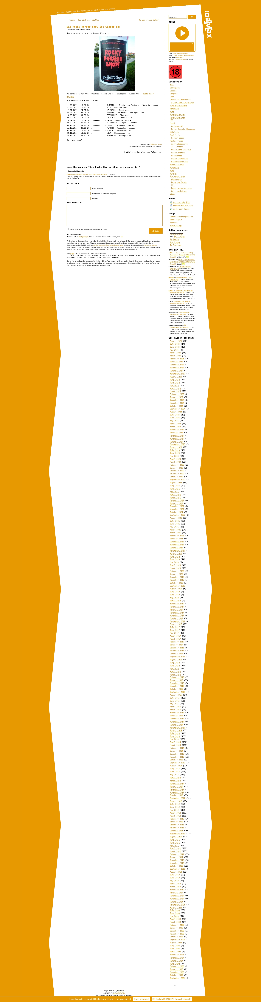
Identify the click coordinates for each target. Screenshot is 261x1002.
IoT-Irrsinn (177, 147)
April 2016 (175, 671)
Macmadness (176, 156)
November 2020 (177, 545)
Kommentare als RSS (182, 206)
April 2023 (175, 459)
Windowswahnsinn (179, 162)
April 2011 (175, 848)
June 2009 (175, 913)
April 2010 (175, 884)
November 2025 (177, 368)
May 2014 (174, 739)
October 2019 (176, 583)
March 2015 (175, 710)
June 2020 (175, 559)
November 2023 (177, 438)
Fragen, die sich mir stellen (84, 20)
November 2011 (177, 828)
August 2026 (176, 341)
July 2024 (175, 415)
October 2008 (176, 937)
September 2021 (177, 515)
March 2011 (175, 851)
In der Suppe (176, 233)
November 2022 (177, 474)
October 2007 (176, 960)
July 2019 (175, 592)
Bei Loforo (179, 236)
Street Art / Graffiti (182, 103)
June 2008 (175, 949)
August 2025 (176, 376)
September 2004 (177, 978)
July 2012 (175, 804)
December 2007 (177, 957)
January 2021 (176, 539)
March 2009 (175, 922)
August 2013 (176, 766)
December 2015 (177, 683)
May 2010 (174, 881)
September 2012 (177, 798)
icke (172, 111)
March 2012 (175, 816)
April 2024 (175, 424)
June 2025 (175, 382)
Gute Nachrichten (178, 106)
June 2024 (175, 418)
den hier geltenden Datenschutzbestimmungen (108, 245)
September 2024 (177, 409)
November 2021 (177, 509)
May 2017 (174, 633)
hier (122, 237)
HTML (72, 253)
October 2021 (176, 512)
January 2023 (176, 468)
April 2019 (175, 601)
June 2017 (175, 630)
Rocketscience (177, 165)
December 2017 (177, 612)
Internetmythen (177, 114)
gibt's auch (179, 57)
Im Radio (174, 239)
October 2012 (176, 795)
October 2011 (176, 831)
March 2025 (175, 391)
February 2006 (177, 966)
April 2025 (175, 388)
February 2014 (177, 748)
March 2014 (175, 745)
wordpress (120, 992)
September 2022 (177, 480)
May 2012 (174, 810)
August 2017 (176, 624)
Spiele (173, 173)
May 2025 (174, 385)
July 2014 (175, 733)
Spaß (172, 170)
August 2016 (176, 660)
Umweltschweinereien (181, 188)
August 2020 (176, 553)
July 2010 (175, 875)
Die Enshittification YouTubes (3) (179, 326)
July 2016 (175, 663)
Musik (160, 144)
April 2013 (175, 778)
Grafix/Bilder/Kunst (180, 100)
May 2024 (174, 421)
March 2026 (175, 356)
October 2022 (176, 477)
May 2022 (174, 491)
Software (174, 167)
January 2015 (176, 716)
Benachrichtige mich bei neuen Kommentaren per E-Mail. (88, 229)
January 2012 (176, 822)
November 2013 (177, 757)
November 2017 (177, 615)
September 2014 (177, 727)
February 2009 (177, 925)
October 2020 (176, 548)
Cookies (98, 999)
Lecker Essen (177, 138)
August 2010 (176, 872)
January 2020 (176, 574)
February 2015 (177, 713)
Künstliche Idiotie (181, 150)
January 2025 (176, 397)
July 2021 (175, 521)
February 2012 (177, 819)
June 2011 (175, 842)
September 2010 (177, 869)
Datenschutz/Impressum (181, 217)
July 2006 (175, 963)
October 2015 (176, 689)
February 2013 (177, 783)
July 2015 (175, 698)
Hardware (174, 109)
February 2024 (177, 430)
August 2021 (176, 518)
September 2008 (177, 940)
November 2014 (177, 721)
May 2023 (174, 456)
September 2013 (177, 763)
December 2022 (177, 471)
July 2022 (175, 486)
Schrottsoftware (179, 159)
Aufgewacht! (177, 126)
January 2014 (176, 751)
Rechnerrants (176, 141)
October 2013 (176, 760)
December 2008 (177, 931)
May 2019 (174, 598)
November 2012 (177, 792)
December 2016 (177, 648)
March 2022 (175, 497)
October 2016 (176, 654)
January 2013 (176, 786)
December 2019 (177, 577)
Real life (175, 135)
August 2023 (176, 447)
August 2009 (176, 907)
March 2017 (175, 639)
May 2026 (174, 350)
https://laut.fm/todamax (180, 53)
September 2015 (177, 692)
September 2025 (177, 373)
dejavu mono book (119, 993)
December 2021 (177, 506)
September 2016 (177, 657)
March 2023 (175, 462)
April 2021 (175, 530)
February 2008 (177, 955)
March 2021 (175, 533)
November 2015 (177, 686)
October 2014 (176, 724)
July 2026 (175, 344)
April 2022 (175, 494)
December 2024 (177, 400)
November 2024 (177, 403)
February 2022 (177, 500)
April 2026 (175, 353)
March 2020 (175, 568)
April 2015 (175, 707)
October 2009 (176, 901)
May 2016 (174, 668)
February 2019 (177, 604)
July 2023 (175, 450)
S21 (173, 185)
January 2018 (176, 609)
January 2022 (176, 503)
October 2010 (176, 866)
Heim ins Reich (179, 182)
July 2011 (175, 839)
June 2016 (175, 666)
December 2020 (177, 542)
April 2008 (175, 952)
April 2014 (175, 742)
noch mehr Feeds (180, 209)
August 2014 (176, 730)
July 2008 (175, 946)
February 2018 (177, 606)
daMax (171, 253)
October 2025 (176, 370)
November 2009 (177, 898)
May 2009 (174, 916)
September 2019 (177, 586)
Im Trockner (176, 245)
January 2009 (176, 928)
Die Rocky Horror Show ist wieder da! (93, 26)
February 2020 (177, 571)
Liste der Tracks (180, 59)
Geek (172, 97)
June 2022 (175, 488)
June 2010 (175, 878)
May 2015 (174, 704)
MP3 (171, 120)
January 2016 (176, 680)
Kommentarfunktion (150, 245)
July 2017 (175, 627)
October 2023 (176, 441)
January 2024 (176, 433)
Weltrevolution (179, 191)
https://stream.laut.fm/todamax (184, 55)
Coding (173, 91)
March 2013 (175, 780)
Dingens (174, 94)
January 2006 (176, 969)
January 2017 (176, 645)
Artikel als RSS (180, 202)
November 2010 (177, 863)
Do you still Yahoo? (149, 20)
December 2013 (177, 754)
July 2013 (175, 769)
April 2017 (175, 636)
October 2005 (176, 975)
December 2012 (177, 789)
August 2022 (176, 483)
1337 (172, 85)
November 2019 (177, 580)
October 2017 (176, 618)
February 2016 (177, 677)
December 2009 (177, 895)
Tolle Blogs (176, 226)
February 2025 (177, 394)
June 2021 (175, 524)
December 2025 (177, 365)
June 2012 (175, 807)
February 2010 (177, 890)
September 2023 (177, 444)
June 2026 (175, 347)
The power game (177, 176)
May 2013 (174, 775)
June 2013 (175, 772)
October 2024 (176, 406)
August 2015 (176, 695)
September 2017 (177, 621)
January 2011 (176, 857)
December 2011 (177, 825)
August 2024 (176, 412)
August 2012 (176, 801)
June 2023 (175, 453)
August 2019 (176, 589)
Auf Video (175, 242)
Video (172, 194)
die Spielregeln (83, 237)
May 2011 (174, 845)
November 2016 (177, 651)
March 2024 (175, 427)
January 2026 (176, 362)
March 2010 (175, 887)
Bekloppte (153, 144)
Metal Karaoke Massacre (183, 129)
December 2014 (177, 719)
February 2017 (177, 642)
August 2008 (176, 943)
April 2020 (175, 565)
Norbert (171, 277)
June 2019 (175, 595)
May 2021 (174, 527)
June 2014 (175, 736)
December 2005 (177, 972)
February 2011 (177, 854)
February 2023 (177, 465)
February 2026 (177, 359)
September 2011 (177, 834)
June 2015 (175, 701)
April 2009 (175, 919)
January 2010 (176, 892)
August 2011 (176, 837)
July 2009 (175, 910)
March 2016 (175, 674)
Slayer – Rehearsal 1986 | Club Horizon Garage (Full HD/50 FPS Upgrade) (182, 255)
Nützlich (174, 132)
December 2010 (177, 860)
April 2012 (175, 813)
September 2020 (177, 550)
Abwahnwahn (176, 179)
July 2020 (175, 556)
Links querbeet (177, 117)
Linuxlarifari (178, 153)
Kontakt (174, 223)
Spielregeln (176, 220)
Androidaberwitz (179, 144)
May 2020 (174, 562)
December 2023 (177, 435)
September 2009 (177, 904)
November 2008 (177, 934)
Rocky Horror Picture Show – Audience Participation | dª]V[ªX (87, 174)
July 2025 (175, 379)
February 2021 (177, 536)
